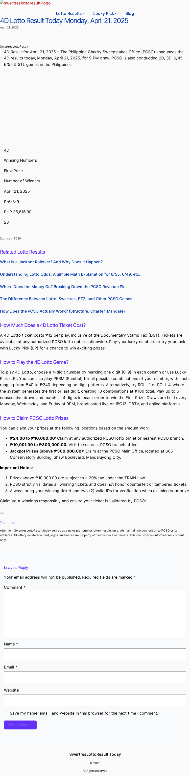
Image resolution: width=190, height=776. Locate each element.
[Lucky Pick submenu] (116, 13)
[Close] (2, 512)
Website (11, 690)
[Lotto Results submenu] (84, 13)
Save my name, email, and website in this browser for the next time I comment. (84, 713)
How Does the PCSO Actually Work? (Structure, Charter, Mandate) (62, 311)
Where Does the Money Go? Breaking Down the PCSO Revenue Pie (62, 286)
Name (11, 644)
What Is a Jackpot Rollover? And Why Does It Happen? (51, 261)
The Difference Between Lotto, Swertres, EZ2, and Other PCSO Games (66, 298)
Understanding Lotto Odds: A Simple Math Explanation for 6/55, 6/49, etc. (70, 274)
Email (10, 667)
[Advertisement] (95, 108)
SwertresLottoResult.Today (95, 754)
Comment (14, 587)
